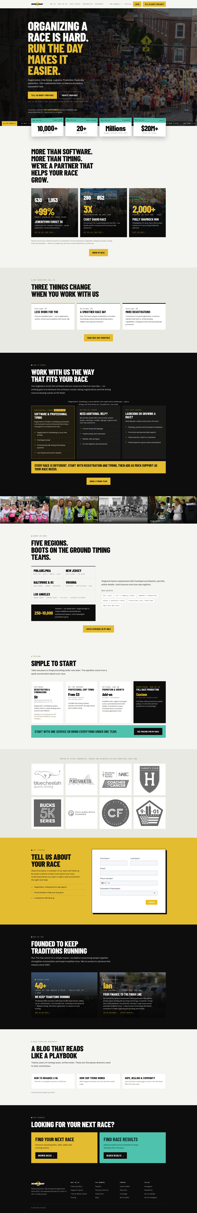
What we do (62, 4)
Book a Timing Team (98, 481)
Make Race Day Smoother (98, 337)
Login (137, 4)
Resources (99, 4)
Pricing (128, 4)
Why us (53, 4)
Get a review (124, 1197)
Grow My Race (98, 252)
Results (98, 1186)
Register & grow (77, 1190)
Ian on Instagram (150, 1197)
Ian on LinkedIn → (127, 1012)
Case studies (75, 4)
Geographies (88, 4)
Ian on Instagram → (110, 1012)
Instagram (148, 1186)
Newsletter (148, 1190)
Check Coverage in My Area (98, 629)
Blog (97, 1197)
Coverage (123, 1194)
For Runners (115, 4)
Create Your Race (70, 95)
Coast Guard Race (95, 219)
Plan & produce (76, 1186)
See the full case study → (45, 232)
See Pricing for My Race (148, 731)
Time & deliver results (79, 1194)
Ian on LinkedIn (149, 1194)
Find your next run (101, 1190)
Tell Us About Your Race (154, 4)
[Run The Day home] (37, 4)
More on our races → (42, 1012)
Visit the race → (138, 232)
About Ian (123, 1190)
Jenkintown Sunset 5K (49, 222)
